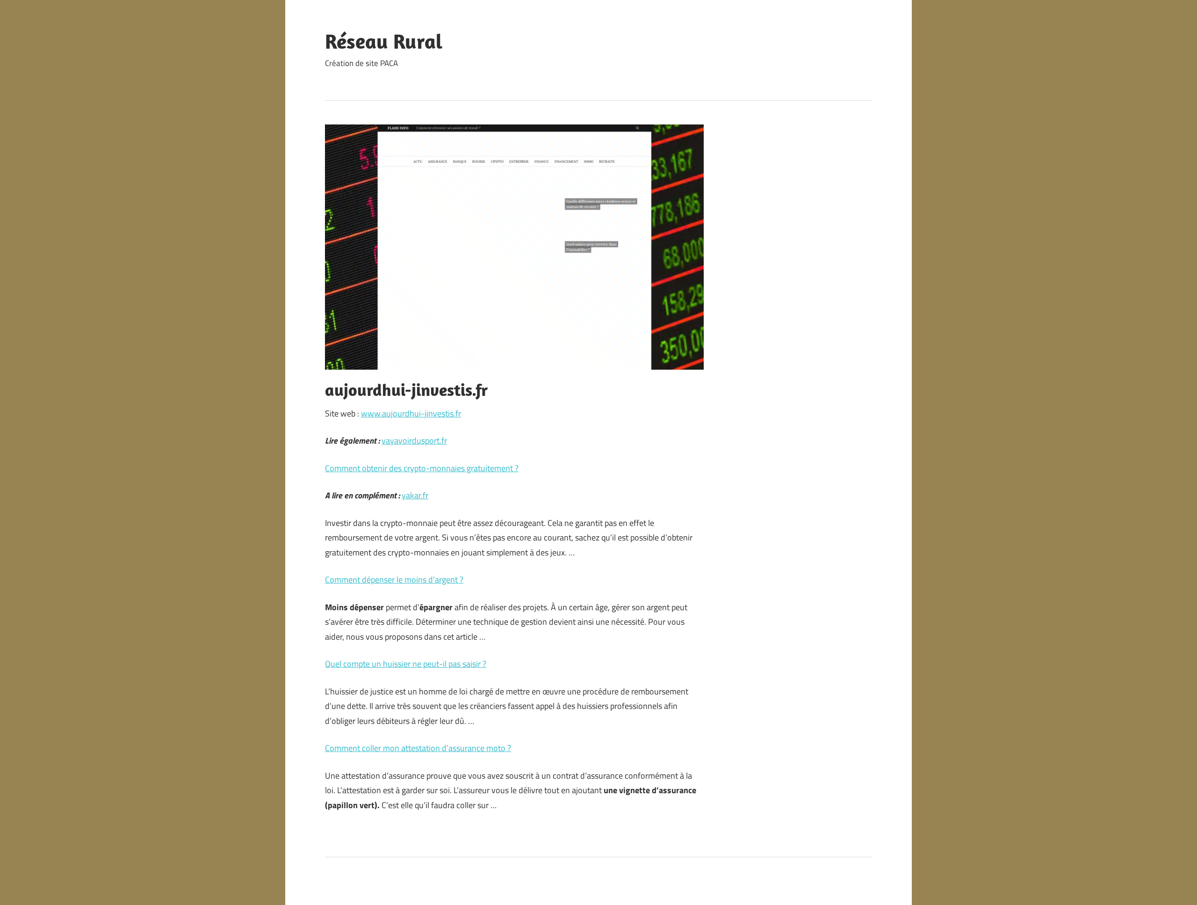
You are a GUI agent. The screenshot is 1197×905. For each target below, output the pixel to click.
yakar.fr (415, 495)
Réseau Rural (383, 41)
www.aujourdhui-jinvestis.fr (411, 413)
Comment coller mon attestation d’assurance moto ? (418, 748)
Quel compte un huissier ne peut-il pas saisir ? (405, 663)
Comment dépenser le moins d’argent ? (394, 579)
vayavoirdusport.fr (414, 440)
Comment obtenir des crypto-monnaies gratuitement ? (422, 468)
